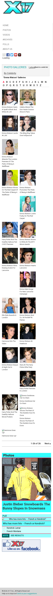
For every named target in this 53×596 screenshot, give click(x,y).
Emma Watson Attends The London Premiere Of (9, 161)
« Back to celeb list (41, 67)
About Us (7, 49)
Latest (32, 67)
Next (47, 443)
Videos (6, 35)
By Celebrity (10, 73)
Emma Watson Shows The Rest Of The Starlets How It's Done (27, 422)
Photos (7, 30)
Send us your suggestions (27, 593)
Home (5, 25)
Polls (6, 44)
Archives (7, 39)
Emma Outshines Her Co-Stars (27, 402)
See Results (17, 535)
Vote (5, 535)
